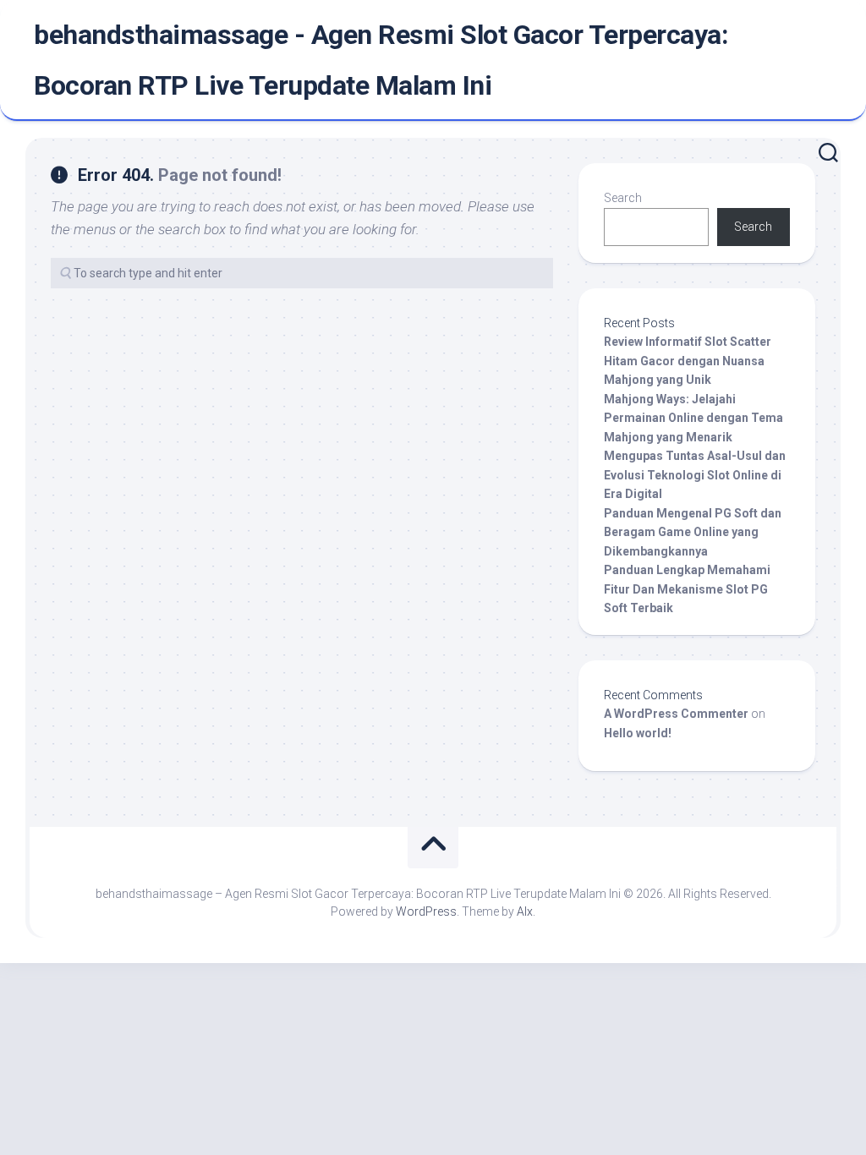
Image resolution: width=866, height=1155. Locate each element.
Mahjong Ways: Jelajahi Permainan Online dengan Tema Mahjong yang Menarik (693, 418)
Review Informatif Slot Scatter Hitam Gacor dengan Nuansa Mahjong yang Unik (687, 360)
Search (623, 198)
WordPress (426, 911)
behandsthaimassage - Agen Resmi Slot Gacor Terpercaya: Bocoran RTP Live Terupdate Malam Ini (381, 60)
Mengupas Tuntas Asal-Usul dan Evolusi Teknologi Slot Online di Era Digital (695, 475)
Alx (525, 911)
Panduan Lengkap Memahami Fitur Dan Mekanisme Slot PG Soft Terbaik (687, 589)
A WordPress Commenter (676, 713)
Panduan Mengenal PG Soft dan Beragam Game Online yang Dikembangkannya (692, 532)
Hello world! (637, 733)
